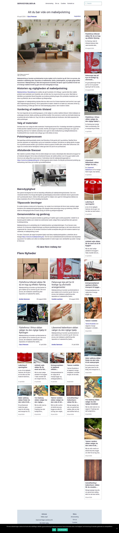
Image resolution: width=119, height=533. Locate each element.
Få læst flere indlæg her (49, 247)
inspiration (77, 16)
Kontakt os (70, 3)
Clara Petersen (32, 16)
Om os (57, 3)
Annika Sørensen (24, 299)
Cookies (63, 3)
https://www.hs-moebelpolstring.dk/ (28, 160)
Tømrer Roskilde (90, 324)
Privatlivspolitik (62, 529)
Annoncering (49, 3)
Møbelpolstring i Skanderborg (26, 92)
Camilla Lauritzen (57, 299)
